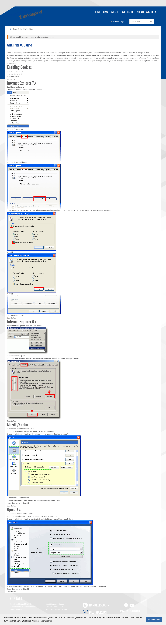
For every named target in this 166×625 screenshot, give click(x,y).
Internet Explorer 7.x (15, 71)
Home (15, 29)
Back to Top (11, 318)
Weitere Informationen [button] (42, 621)
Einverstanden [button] (154, 619)
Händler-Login (118, 21)
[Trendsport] (24, 13)
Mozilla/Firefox (13, 76)
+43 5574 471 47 (57, 607)
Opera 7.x (11, 79)
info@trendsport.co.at (55, 604)
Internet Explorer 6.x (15, 74)
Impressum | (124, 610)
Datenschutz (135, 610)
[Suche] (151, 22)
